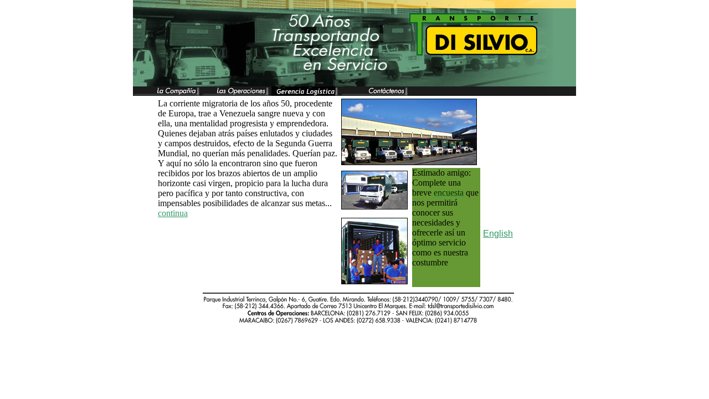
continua (173, 213)
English (498, 233)
